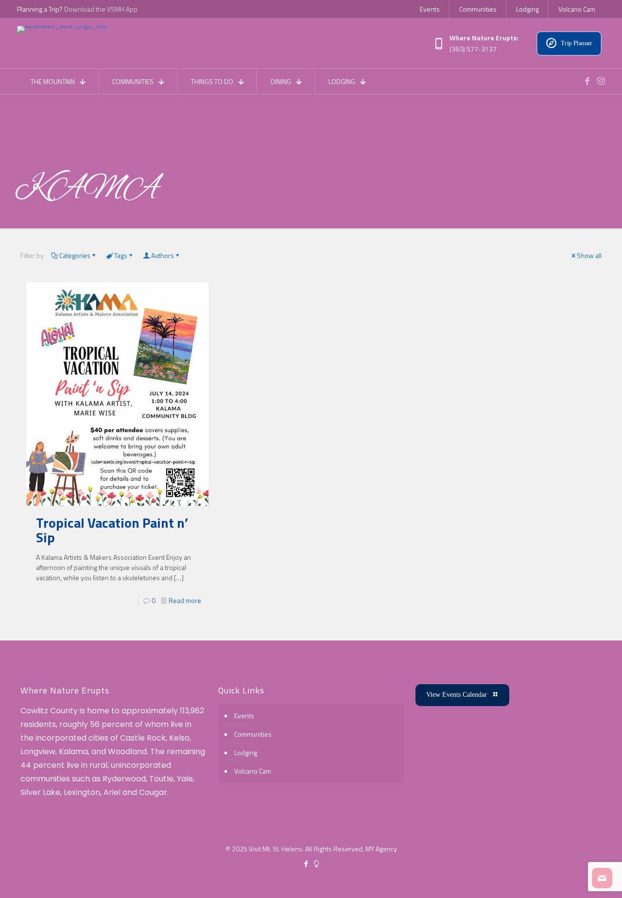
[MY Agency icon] (316, 863)
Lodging (245, 752)
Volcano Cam (252, 771)
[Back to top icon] (575, 878)
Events (244, 715)
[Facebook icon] (306, 863)
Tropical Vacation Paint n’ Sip (112, 530)
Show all (589, 255)
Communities (253, 734)
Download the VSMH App (101, 9)
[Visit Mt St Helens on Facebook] (587, 81)
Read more (185, 600)
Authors (162, 255)
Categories (74, 255)
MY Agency (381, 849)
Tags (120, 255)
